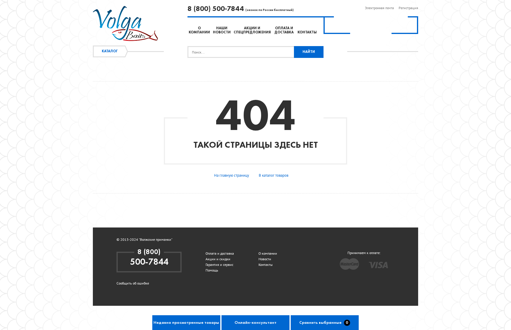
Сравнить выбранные (323, 323)
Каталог (110, 51)
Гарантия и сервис (219, 264)
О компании (267, 253)
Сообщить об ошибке (133, 283)
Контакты (307, 32)
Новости (264, 259)
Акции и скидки (218, 259)
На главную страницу (231, 175)
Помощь (212, 270)
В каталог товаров (273, 175)
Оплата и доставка (220, 253)
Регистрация (408, 8)
